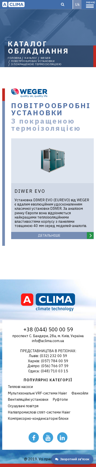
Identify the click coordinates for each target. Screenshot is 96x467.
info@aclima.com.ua (48, 340)
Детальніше (49, 235)
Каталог (31, 58)
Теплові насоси (20, 386)
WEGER (46, 58)
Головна (14, 58)
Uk (77, 4)
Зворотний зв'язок (74, 459)
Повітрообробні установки (32, 61)
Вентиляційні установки (28, 399)
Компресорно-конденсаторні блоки (38, 418)
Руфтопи (60, 399)
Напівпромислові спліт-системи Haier (39, 412)
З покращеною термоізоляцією (36, 64)
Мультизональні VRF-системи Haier (37, 393)
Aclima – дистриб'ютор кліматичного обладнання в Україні (13, 4)
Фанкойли (79, 393)
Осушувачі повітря (23, 406)
